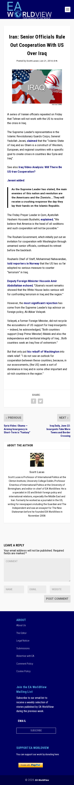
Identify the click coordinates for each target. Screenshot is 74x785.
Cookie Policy (23, 671)
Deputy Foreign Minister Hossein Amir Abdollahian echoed (32, 283)
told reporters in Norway (23, 264)
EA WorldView (42, 780)
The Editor (21, 633)
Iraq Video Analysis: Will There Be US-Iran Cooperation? (34, 169)
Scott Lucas (32, 60)
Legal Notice (22, 640)
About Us (21, 625)
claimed (32, 141)
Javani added (15, 180)
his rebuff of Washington (43, 352)
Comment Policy (24, 663)
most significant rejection (40, 303)
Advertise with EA (25, 655)
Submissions (23, 648)
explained (47, 220)
